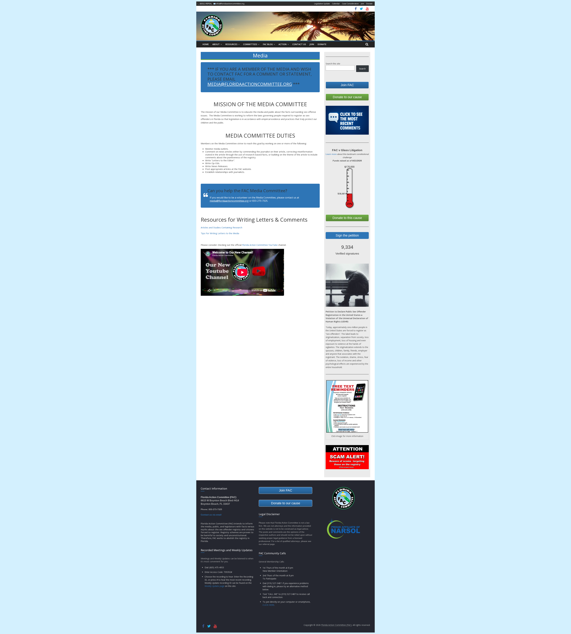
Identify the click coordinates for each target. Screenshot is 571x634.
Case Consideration (350, 3)
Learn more (331, 154)
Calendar (336, 3)
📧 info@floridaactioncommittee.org (228, 3)
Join (362, 3)
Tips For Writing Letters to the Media (220, 233)
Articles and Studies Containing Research (221, 227)
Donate (369, 3)
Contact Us (299, 44)
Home (206, 44)
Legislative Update (322, 3)
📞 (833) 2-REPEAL (204, 3)
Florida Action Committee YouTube (260, 244)
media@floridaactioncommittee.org (229, 200)
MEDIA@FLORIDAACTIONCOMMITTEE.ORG (249, 84)
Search (362, 68)
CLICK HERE (268, 605)
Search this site (333, 63)
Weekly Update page (214, 586)
